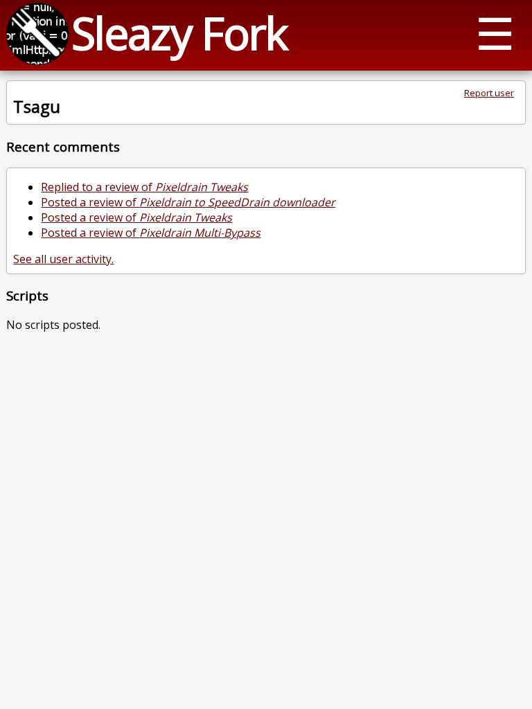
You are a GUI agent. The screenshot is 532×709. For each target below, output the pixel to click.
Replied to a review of (144, 187)
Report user (489, 93)
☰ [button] (495, 33)
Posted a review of (188, 202)
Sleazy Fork (179, 33)
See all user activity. (63, 259)
